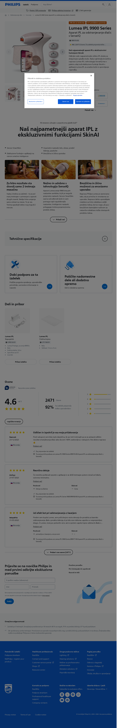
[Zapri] (91, 75)
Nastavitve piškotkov (36, 101)
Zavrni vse (65, 101)
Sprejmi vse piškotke (83, 101)
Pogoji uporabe (77, 95)
